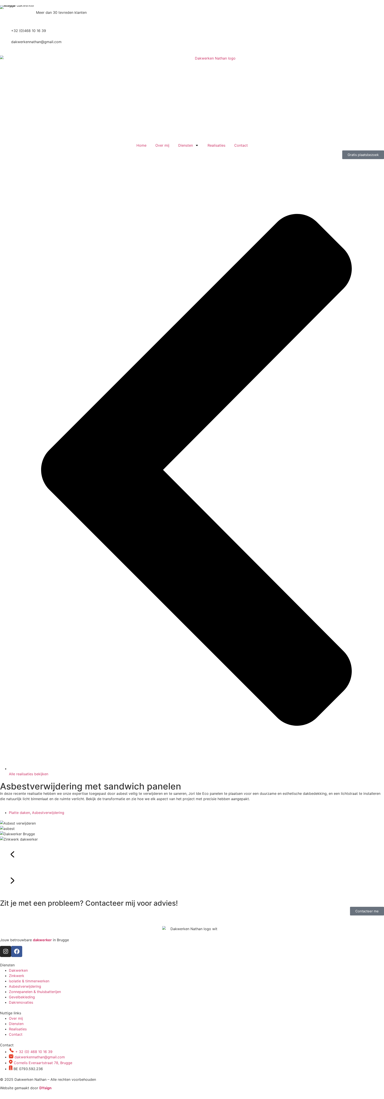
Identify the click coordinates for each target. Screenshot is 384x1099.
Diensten (185, 145)
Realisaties (216, 145)
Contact (241, 145)
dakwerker (42, 940)
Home (141, 145)
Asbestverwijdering (48, 812)
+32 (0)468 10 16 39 (28, 30)
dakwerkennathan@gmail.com (36, 42)
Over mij (162, 145)
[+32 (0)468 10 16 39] (5, 33)
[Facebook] (16, 951)
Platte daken (19, 812)
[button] (192, 855)
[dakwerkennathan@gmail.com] (5, 44)
